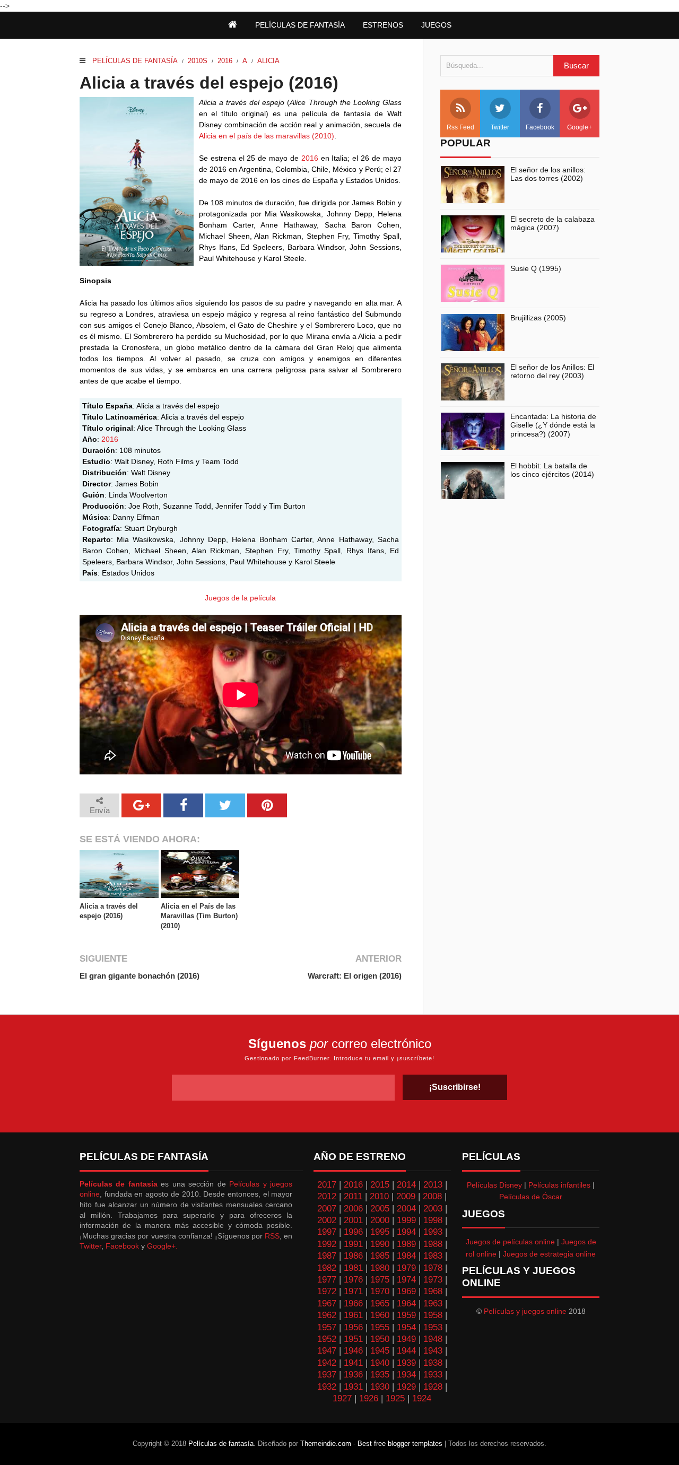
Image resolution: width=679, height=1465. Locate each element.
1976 (353, 1280)
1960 (379, 1315)
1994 (406, 1232)
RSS (272, 1236)
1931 (353, 1387)
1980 (379, 1268)
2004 (406, 1209)
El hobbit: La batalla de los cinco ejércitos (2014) (552, 470)
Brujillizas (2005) (538, 317)
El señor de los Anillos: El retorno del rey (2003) (552, 371)
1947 (326, 1351)
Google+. (162, 1246)
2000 (379, 1220)
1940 (379, 1363)
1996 (353, 1232)
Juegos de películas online (510, 1241)
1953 (432, 1327)
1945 (379, 1351)
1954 (406, 1327)
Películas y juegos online (525, 1311)
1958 (432, 1315)
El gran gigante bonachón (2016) (139, 975)
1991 (353, 1244)
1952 (326, 1339)
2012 (326, 1196)
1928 (432, 1387)
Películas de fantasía (135, 61)
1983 (432, 1256)
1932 (326, 1387)
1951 (353, 1339)
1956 (353, 1327)
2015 (379, 1185)
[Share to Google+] (141, 805)
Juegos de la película (240, 598)
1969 (406, 1291)
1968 (432, 1291)
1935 (379, 1375)
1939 (406, 1363)
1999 (406, 1220)
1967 (326, 1303)
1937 (326, 1375)
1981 (353, 1268)
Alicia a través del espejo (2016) (109, 911)
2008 (432, 1196)
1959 (406, 1315)
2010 (379, 1196)
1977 (326, 1280)
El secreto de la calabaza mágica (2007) (552, 223)
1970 (379, 1291)
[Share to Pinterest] (267, 805)
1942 (326, 1363)
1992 (326, 1244)
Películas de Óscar (530, 1196)
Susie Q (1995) (535, 268)
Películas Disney (494, 1185)
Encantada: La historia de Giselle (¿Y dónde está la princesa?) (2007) (553, 425)
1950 (379, 1339)
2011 (353, 1196)
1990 (379, 1244)
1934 (406, 1375)
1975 (379, 1280)
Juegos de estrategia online (549, 1254)
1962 (326, 1315)
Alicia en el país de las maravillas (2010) (266, 136)
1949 (406, 1339)
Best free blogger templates (400, 1443)
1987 (326, 1256)
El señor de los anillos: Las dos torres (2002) (548, 174)
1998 (432, 1220)
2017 (326, 1185)
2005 (379, 1209)
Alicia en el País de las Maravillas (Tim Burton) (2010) (199, 915)
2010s (197, 61)
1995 (379, 1232)
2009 (405, 1196)
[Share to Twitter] (225, 805)
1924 (421, 1398)
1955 (379, 1327)
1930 (379, 1387)
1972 (326, 1291)
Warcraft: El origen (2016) (354, 975)
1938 (432, 1363)
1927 (342, 1398)
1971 (353, 1291)
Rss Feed (460, 127)
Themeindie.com (325, 1443)
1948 (432, 1339)
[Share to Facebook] (183, 805)
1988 (432, 1244)
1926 (368, 1398)
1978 (432, 1268)
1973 (432, 1280)
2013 (432, 1185)
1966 (353, 1303)
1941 (353, 1363)
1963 (432, 1303)
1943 (432, 1351)
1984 (406, 1256)
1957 (326, 1327)
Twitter (500, 127)
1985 (379, 1256)
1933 (432, 1375)
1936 (353, 1375)
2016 (224, 61)
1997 (326, 1232)
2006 (353, 1209)
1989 (406, 1244)
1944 (406, 1351)
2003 (432, 1209)
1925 (395, 1398)
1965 (379, 1303)
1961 (353, 1315)
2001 (353, 1220)
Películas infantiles (559, 1185)
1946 (353, 1351)
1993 (432, 1232)
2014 (406, 1185)
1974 (406, 1280)
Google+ (579, 127)
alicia (268, 61)
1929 (406, 1387)
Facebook (540, 127)
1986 (353, 1256)
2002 (326, 1220)
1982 (326, 1268)
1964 (406, 1303)
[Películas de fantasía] (232, 25)
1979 (406, 1268)
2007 (326, 1209)
